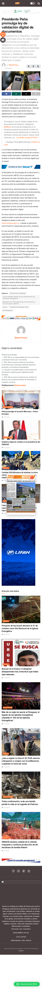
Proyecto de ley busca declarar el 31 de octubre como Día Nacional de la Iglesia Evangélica (20, 628)
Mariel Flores (13, 65)
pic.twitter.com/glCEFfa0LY (27, 137)
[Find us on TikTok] (23, 871)
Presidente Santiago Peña (19, 307)
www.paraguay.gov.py (10, 223)
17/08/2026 (6, 677)
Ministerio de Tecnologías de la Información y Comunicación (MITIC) (19, 303)
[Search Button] (38, 3)
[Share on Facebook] (6, 94)
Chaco (6, 468)
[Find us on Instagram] (18, 871)
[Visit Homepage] (17, 3)
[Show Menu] (3, 3)
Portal (5, 307)
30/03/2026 (6, 417)
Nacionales (7, 407)
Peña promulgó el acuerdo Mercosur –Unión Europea (20, 412)
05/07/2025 (6, 447)
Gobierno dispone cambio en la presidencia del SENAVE (21, 443)
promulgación (8, 310)
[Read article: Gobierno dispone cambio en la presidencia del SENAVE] (21, 430)
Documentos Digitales (18, 293)
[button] (27, 984)
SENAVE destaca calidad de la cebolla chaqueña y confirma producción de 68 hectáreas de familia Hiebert (20, 844)
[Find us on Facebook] (13, 871)
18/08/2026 (6, 634)
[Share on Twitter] (26, 94)
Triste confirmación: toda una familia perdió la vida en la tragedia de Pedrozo (20, 803)
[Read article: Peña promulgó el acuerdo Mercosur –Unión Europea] (21, 399)
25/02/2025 (6, 480)
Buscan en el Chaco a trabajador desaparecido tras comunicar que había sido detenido (20, 671)
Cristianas (7, 707)
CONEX (21, 951)
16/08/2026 (6, 807)
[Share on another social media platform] (35, 94)
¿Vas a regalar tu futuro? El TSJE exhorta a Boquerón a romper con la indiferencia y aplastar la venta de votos (21, 761)
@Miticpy (7, 127)
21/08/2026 (6, 723)
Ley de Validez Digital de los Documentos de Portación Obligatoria (19, 297)
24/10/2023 (8, 68)
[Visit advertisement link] (21, 13)
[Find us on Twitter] (29, 871)
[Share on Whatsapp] (16, 94)
